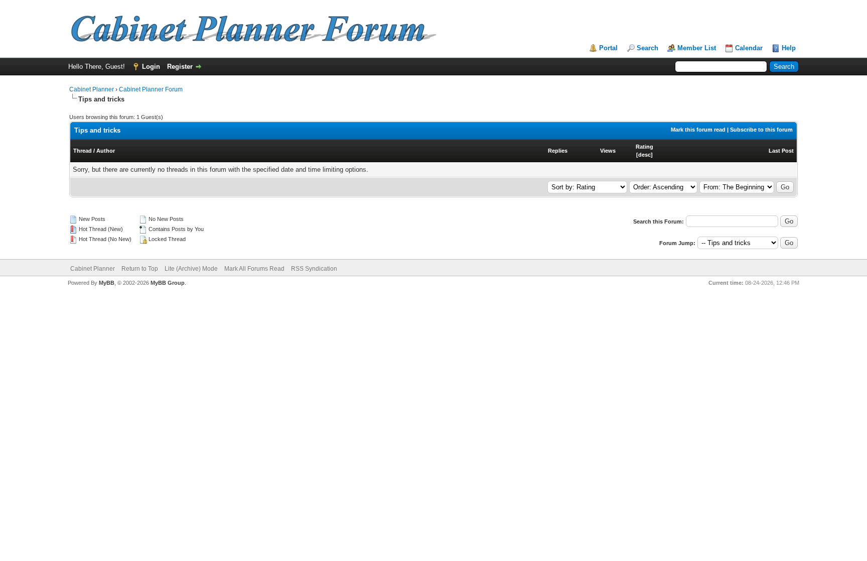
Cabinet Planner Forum (151, 89)
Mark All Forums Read (254, 268)
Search (647, 48)
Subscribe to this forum (761, 130)
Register (180, 66)
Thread (82, 151)
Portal (608, 48)
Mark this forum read (698, 130)
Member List (696, 48)
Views (608, 151)
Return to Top (139, 268)
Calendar (749, 48)
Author (105, 151)
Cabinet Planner (91, 89)
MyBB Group (168, 283)
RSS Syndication (314, 268)
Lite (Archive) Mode (191, 268)
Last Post (781, 151)
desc (644, 155)
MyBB (106, 283)
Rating (644, 147)
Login (151, 66)
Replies (557, 151)
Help (789, 48)
